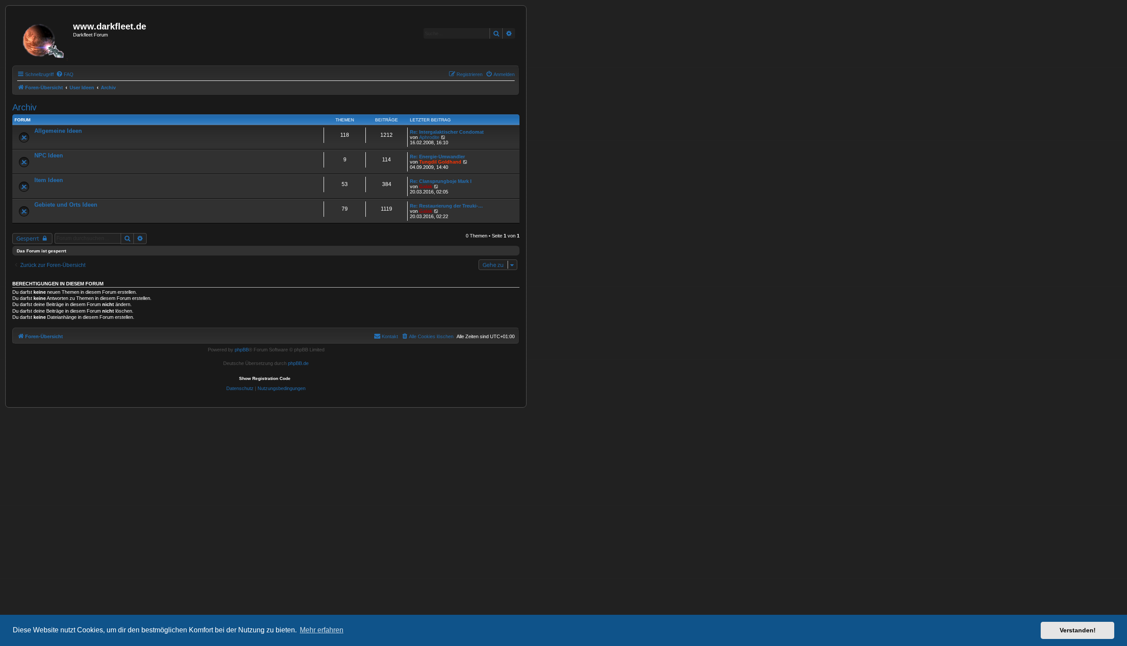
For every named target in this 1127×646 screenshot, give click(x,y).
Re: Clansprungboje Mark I (440, 181)
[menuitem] (65, 74)
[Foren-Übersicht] (44, 38)
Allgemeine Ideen (58, 131)
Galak (425, 186)
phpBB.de (298, 363)
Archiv (24, 107)
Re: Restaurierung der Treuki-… (446, 205)
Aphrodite (429, 137)
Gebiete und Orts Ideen (65, 204)
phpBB (242, 349)
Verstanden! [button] (1078, 630)
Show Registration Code (265, 378)
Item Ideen (48, 180)
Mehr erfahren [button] (321, 630)
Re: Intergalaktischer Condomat (447, 132)
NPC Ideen (48, 155)
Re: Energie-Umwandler (437, 156)
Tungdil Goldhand (440, 161)
